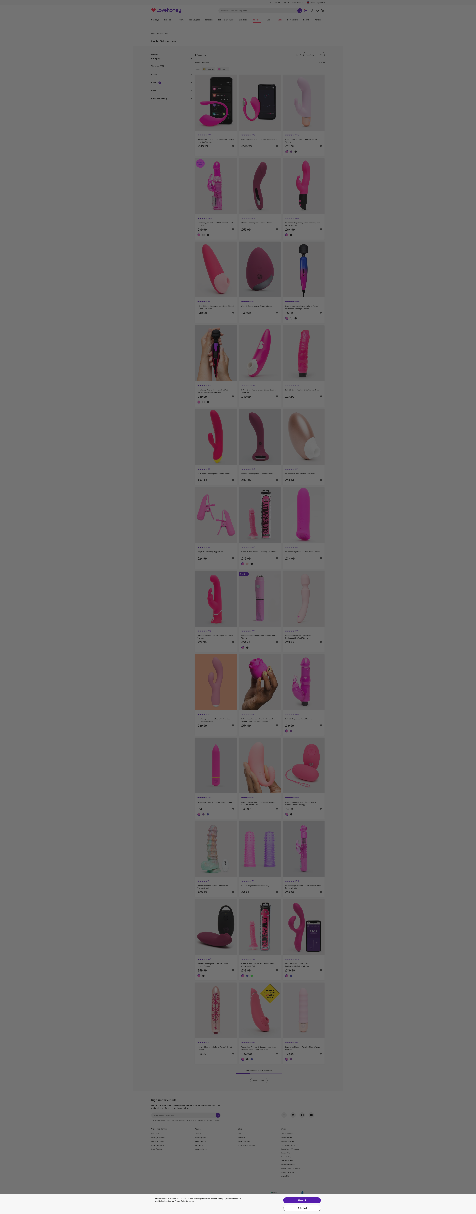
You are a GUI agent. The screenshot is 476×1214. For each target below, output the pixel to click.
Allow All (302, 1200)
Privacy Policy (180, 1201)
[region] (238, 1204)
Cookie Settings (161, 1201)
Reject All (302, 1208)
